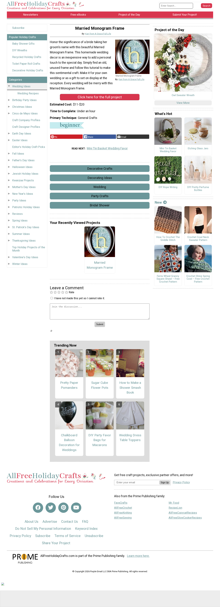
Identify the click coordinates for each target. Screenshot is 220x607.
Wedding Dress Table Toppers (130, 437)
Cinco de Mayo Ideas (25, 113)
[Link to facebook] (38, 508)
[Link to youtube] (76, 508)
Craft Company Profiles (26, 120)
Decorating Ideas (99, 178)
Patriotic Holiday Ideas (26, 207)
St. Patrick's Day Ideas (25, 227)
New (158, 202)
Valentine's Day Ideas (25, 257)
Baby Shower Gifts (23, 43)
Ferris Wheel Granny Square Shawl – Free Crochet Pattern (168, 279)
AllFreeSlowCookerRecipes (185, 517)
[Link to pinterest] (63, 508)
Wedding (99, 187)
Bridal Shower (100, 205)
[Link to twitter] (51, 508)
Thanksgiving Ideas (24, 240)
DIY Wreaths (19, 50)
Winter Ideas (20, 264)
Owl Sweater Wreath (183, 95)
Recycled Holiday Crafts (26, 57)
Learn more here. (138, 556)
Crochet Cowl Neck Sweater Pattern (198, 239)
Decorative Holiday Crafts (27, 70)
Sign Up (165, 482)
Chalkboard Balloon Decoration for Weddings (69, 442)
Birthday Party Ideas (24, 100)
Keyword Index (86, 529)
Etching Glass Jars (198, 148)
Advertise (49, 522)
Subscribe (18, 28)
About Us (31, 522)
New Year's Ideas (22, 193)
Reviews (17, 213)
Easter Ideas (20, 140)
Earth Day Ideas (21, 133)
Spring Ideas (20, 220)
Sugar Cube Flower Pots (99, 385)
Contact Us (69, 522)
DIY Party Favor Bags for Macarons (99, 440)
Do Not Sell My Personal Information (43, 529)
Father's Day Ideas (23, 160)
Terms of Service (67, 536)
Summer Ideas (21, 234)
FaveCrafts (120, 502)
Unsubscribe (94, 536)
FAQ (85, 522)
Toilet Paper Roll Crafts (26, 63)
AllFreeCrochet (123, 507)
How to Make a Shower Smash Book (130, 388)
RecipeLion (175, 507)
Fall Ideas (18, 153)
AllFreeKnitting (123, 512)
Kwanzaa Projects (23, 180)
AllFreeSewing (123, 517)
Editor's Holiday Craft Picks (28, 147)
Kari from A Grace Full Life (98, 33)
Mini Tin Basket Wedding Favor (107, 148)
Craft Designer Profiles (26, 127)
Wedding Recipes (28, 93)
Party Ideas (19, 200)
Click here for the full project (100, 97)
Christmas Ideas (22, 106)
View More (183, 102)
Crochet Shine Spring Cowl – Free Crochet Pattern (198, 279)
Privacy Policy (20, 536)
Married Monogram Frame (100, 265)
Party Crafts (99, 196)
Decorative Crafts (99, 169)
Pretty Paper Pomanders (69, 385)
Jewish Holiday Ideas (25, 173)
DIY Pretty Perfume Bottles (198, 189)
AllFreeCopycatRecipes (183, 512)
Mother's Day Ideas (24, 187)
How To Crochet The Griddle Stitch (168, 239)
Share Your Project (56, 543)
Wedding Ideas (21, 86)
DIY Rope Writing (168, 187)
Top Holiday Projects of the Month (28, 249)
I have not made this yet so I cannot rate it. (79, 298)
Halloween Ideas (22, 167)
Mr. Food (174, 502)
